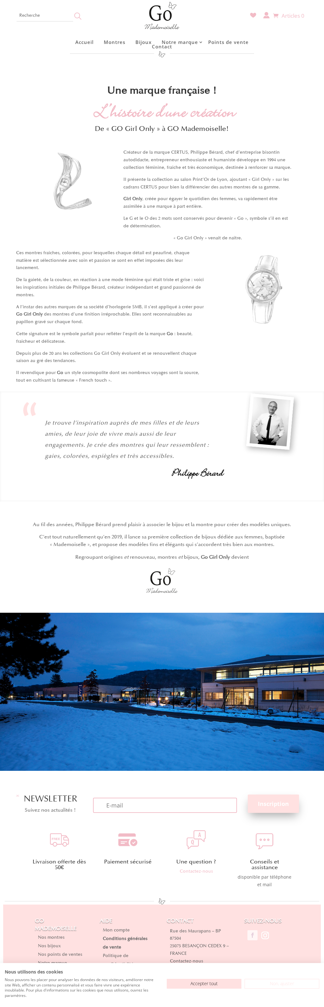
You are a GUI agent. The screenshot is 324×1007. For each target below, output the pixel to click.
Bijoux (143, 42)
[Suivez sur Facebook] (252, 935)
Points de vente (228, 42)
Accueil (84, 42)
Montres (114, 42)
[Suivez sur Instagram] (265, 935)
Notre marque (180, 42)
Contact (162, 46)
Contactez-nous (196, 871)
